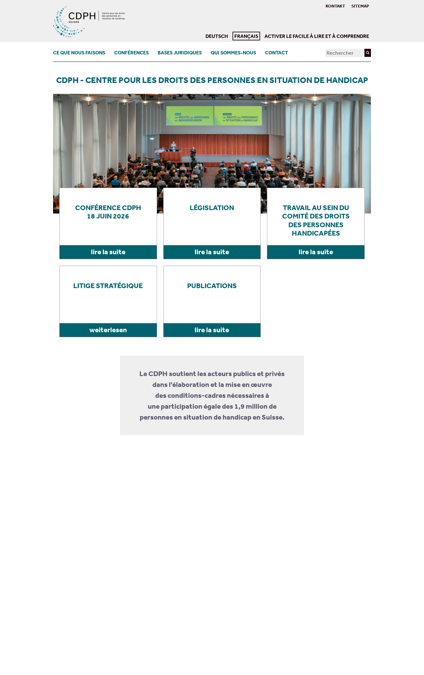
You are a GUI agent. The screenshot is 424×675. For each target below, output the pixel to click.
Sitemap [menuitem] (360, 6)
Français (245, 35)
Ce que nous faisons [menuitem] (79, 52)
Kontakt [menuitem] (335, 6)
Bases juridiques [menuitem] (180, 52)
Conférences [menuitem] (131, 52)
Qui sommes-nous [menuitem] (233, 52)
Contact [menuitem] (276, 52)
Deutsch (216, 36)
